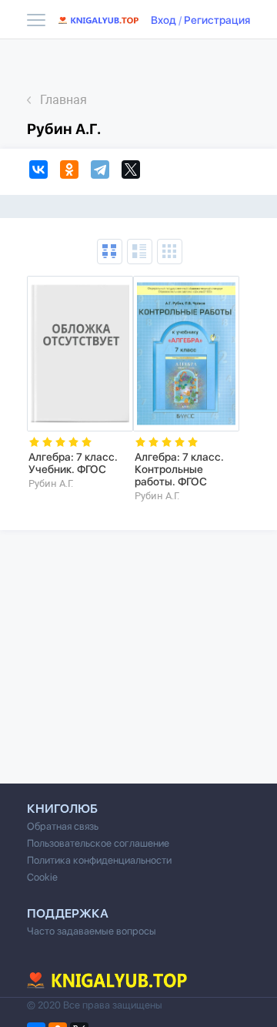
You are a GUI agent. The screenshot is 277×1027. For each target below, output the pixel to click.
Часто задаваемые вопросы (91, 931)
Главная (63, 99)
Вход (163, 20)
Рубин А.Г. (50, 483)
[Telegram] (102, 171)
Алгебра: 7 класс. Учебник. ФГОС (73, 463)
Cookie (42, 877)
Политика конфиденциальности (99, 860)
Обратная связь (62, 826)
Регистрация (217, 20)
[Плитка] (169, 251)
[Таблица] (109, 251)
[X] (133, 171)
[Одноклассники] (71, 171)
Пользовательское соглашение (98, 843)
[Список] (139, 251)
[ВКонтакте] (40, 171)
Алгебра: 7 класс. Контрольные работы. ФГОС (179, 469)
